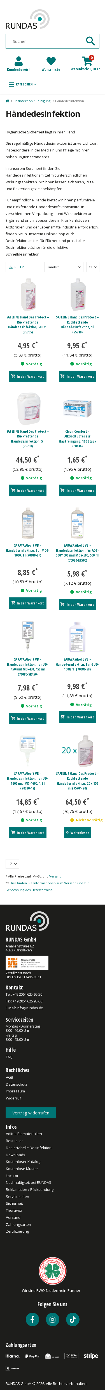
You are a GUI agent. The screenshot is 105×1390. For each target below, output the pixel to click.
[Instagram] (52, 1319)
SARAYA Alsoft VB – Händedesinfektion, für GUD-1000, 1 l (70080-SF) (77, 664)
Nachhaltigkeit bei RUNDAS (28, 1182)
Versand (55, 876)
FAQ (9, 1056)
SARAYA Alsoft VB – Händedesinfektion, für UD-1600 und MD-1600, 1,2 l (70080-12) (27, 781)
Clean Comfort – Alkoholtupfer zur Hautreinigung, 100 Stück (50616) (77, 439)
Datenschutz (16, 1084)
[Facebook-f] (32, 1319)
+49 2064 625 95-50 (27, 994)
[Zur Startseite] (7, 101)
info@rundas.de (30, 1007)
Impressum (15, 1091)
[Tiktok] (73, 1319)
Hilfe (11, 1050)
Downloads (15, 1154)
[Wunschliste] (51, 61)
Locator (12, 1175)
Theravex (14, 1210)
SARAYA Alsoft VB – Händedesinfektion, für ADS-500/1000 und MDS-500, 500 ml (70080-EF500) (77, 553)
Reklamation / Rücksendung (29, 1189)
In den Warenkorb (31, 376)
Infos (11, 1127)
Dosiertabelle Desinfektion (29, 1147)
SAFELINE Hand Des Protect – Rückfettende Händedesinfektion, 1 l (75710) (77, 324)
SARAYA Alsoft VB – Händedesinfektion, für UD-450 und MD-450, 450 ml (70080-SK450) (27, 667)
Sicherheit (14, 1203)
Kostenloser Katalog (23, 1161)
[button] (23, 84)
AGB (9, 1077)
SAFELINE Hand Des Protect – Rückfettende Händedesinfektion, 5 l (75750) (27, 439)
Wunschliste (51, 69)
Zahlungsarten (18, 1224)
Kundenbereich (19, 69)
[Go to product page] (27, 294)
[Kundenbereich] (18, 61)
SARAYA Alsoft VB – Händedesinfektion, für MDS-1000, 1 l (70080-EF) (28, 550)
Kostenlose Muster (22, 1168)
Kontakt (14, 987)
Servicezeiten (19, 1019)
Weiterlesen (80, 832)
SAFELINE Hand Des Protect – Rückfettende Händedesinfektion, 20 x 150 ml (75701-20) (77, 781)
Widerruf (13, 1098)
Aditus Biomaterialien (24, 1133)
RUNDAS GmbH (21, 939)
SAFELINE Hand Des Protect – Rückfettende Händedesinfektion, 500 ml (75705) (27, 324)
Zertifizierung (17, 1231)
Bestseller (14, 1140)
